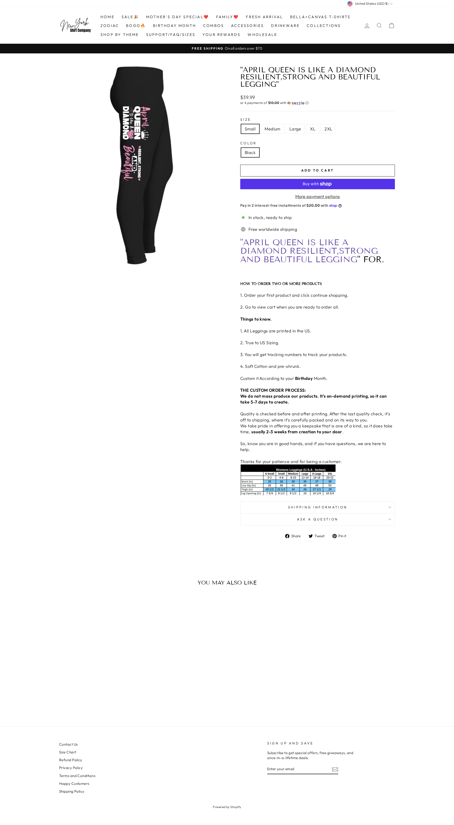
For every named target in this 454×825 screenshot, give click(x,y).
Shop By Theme (119, 34)
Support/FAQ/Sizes (170, 34)
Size (245, 119)
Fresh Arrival (264, 16)
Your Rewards (221, 34)
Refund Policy (70, 760)
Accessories (247, 25)
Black (250, 152)
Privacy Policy (71, 767)
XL (312, 129)
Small (250, 129)
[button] (317, 103)
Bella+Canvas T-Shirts (320, 16)
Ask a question (317, 519)
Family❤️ (227, 16)
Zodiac (109, 25)
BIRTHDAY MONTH (174, 25)
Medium (272, 129)
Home (107, 16)
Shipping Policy (71, 791)
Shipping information (317, 507)
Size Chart (67, 752)
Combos (213, 25)
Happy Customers (74, 783)
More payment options (317, 196)
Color (248, 143)
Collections (324, 25)
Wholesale (262, 34)
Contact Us (68, 744)
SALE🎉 (130, 16)
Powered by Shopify (227, 807)
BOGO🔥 (136, 25)
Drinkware (285, 25)
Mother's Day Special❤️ (177, 16)
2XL (328, 129)
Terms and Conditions (77, 775)
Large (295, 129)
